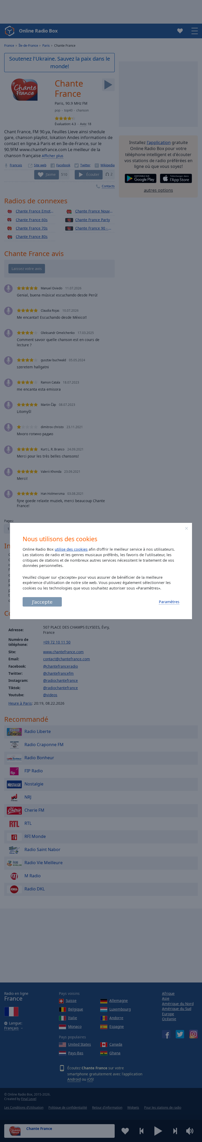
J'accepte (42, 601)
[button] (186, 528)
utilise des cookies (71, 549)
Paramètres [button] (169, 601)
